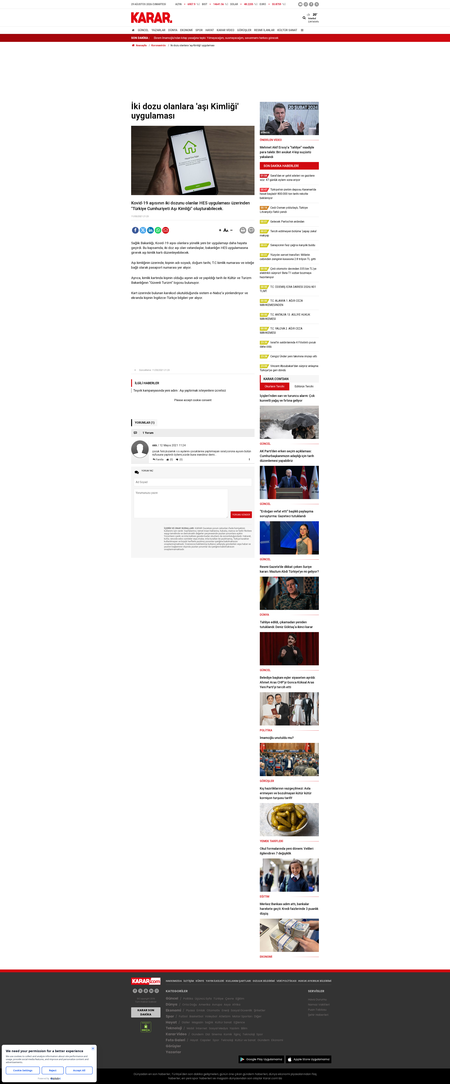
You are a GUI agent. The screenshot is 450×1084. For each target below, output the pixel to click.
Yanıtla (159, 459)
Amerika (204, 1005)
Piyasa (190, 1010)
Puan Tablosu (317, 1010)
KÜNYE (200, 981)
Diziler (186, 1022)
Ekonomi (186, 30)
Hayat (209, 30)
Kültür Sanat (287, 30)
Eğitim (240, 999)
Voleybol (211, 1016)
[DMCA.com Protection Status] (145, 1027)
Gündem (198, 1034)
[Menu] (301, 30)
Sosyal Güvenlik (241, 1010)
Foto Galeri (175, 1040)
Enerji (225, 1010)
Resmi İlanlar (264, 30)
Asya (227, 1005)
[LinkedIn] (150, 230)
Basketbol (196, 1016)
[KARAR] (151, 17)
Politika (188, 999)
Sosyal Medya (218, 1028)
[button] (220, 230)
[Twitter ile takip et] (316, 4)
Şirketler (259, 1010)
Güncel (143, 30)
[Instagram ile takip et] (157, 991)
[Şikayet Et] (249, 459)
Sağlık (209, 1022)
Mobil (190, 1028)
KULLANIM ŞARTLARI (238, 981)
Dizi (207, 1034)
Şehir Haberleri (318, 1015)
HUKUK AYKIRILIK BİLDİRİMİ (314, 981)
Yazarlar (158, 30)
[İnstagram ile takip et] (306, 4)
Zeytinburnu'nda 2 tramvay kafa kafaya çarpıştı (182, 38)
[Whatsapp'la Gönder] (158, 230)
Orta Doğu (189, 1005)
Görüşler (244, 30)
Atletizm (224, 1016)
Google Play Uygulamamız (264, 1059)
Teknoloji (174, 1028)
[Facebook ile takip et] (311, 4)
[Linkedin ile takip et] (151, 991)
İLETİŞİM (189, 981)
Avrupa (217, 1005)
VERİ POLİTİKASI (286, 981)
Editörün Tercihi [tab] (304, 386)
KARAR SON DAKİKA (145, 1012)
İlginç (237, 1034)
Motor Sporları (242, 1016)
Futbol (183, 1016)
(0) (171, 459)
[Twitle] (143, 230)
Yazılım (234, 1028)
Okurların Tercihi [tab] (274, 386)
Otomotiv (213, 1010)
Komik (228, 1034)
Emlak (201, 1010)
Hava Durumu (317, 999)
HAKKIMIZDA (174, 981)
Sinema (217, 1034)
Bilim (244, 1028)
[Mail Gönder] (165, 230)
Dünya (172, 30)
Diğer (258, 1016)
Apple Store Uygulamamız (312, 1059)
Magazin (197, 1022)
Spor (199, 30)
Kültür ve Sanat (245, 1040)
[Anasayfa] (133, 30)
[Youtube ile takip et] (300, 4)
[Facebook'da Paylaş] (135, 230)
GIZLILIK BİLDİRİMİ (264, 981)
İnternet (201, 1028)
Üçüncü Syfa (203, 999)
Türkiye (218, 999)
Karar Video (225, 30)
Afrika (236, 1005)
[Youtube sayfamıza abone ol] (146, 991)
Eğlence (239, 1022)
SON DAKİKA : (140, 38)
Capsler (205, 1040)
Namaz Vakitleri (319, 1005)
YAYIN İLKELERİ (215, 981)
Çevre (229, 999)
